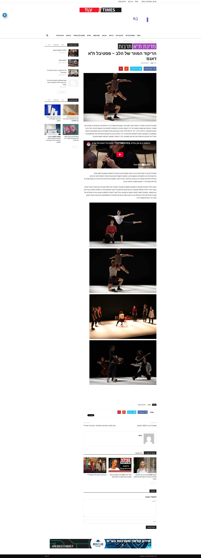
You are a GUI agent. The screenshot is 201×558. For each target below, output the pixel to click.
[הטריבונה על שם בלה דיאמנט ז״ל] (95, 465)
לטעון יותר (62, 92)
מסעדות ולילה (130, 35)
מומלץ (149, 404)
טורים (89, 35)
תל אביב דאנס (141, 404)
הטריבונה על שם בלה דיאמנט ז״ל (97, 475)
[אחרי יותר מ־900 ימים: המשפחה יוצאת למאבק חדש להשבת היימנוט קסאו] (120, 465)
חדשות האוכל (62, 60)
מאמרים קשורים (150, 453)
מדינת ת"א (119, 35)
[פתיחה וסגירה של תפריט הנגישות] (4, 15)
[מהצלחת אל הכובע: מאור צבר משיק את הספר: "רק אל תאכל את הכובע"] (71, 129)
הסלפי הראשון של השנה (59, 50)
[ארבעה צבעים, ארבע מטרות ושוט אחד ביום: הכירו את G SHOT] (71, 109)
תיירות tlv (60, 35)
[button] (47, 35)
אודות (136, 1)
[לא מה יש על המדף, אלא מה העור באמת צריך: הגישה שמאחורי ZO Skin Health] (53, 109)
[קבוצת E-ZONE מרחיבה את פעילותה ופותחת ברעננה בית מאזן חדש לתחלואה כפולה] (145, 465)
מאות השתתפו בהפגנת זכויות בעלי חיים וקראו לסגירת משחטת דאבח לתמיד (56, 82)
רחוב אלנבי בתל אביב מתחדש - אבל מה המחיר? (100, 426)
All (62, 45)
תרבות (104, 35)
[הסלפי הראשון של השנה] (73, 53)
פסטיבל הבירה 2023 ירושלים (146, 426)
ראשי (138, 35)
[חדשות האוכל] (73, 63)
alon (152, 63)
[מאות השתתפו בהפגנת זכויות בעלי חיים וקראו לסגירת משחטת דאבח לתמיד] (73, 83)
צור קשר (130, 1)
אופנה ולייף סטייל (79, 35)
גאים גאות (96, 35)
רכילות (111, 35)
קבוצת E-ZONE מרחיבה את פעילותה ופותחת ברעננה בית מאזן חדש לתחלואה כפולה (145, 477)
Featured (56, 45)
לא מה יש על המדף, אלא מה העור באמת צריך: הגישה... (54, 119)
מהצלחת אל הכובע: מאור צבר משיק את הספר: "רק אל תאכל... (71, 138)
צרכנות (68, 35)
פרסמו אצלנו (122, 1)
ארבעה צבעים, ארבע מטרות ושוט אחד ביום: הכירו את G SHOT (71, 119)
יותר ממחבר (139, 453)
